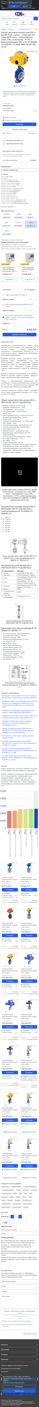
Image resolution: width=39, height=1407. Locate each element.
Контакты (4, 3)
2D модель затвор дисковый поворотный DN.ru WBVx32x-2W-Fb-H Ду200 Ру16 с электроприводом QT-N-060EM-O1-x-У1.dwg (19, 743)
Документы (4, 1371)
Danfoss (11, 1197)
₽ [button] (12, 106)
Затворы (10, 29)
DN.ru (10, 413)
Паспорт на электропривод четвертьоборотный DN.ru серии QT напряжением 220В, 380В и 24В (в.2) (19, 711)
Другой (25, 6)
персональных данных (25, 1321)
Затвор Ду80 (6, 1207)
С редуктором (16, 1207)
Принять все (19, 1391)
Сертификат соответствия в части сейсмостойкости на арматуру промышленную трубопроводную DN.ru (19, 716)
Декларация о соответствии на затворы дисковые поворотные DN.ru (18, 736)
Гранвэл (10, 1200)
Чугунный (34, 1190)
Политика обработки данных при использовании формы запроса (16, 1329)
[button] (19, 170)
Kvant (30, 1197)
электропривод (19, 409)
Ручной (18, 1190)
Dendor (18, 1197)
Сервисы (4, 1354)
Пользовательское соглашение (10, 1368)
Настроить (19, 1395)
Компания (4, 1359)
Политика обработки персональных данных (14, 1365)
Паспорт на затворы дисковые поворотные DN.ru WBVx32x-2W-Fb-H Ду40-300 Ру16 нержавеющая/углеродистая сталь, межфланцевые (18, 730)
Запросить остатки (10, 1132)
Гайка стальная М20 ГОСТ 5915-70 (16, 295)
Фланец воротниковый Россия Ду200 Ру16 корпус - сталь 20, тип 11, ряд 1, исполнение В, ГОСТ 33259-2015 (19, 317)
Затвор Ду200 (27, 1204)
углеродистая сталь (27, 415)
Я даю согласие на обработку (17, 1321)
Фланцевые (5, 1186)
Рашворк (17, 1200)
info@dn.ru (4, 8)
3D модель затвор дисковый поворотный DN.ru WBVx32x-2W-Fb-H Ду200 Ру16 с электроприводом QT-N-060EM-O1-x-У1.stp (19, 757)
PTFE (20, 1193)
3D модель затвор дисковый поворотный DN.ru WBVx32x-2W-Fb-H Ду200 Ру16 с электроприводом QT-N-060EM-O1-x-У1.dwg (19, 750)
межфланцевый (21, 411)
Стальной (26, 1190)
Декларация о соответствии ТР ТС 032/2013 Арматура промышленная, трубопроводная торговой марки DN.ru (19, 696)
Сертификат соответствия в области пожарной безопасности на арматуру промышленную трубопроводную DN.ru (16, 723)
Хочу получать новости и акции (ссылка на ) (18, 1325)
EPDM (15, 1193)
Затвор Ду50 (17, 1204)
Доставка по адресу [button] (10, 1230)
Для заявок (5, 1349)
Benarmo (4, 1197)
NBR (25, 1193)
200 (22, 405)
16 (22, 407)
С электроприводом (24, 29)
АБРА (30, 1193)
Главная (3, 29)
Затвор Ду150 (6, 1204)
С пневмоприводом (8, 1190)
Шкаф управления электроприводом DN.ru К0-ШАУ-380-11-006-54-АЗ (10, 269)
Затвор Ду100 (27, 1200)
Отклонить (19, 1387)
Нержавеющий (6, 1193)
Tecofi (3, 1200)
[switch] (2, 1230)
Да (14, 6)
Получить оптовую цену (19, 129)
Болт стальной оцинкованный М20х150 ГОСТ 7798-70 (19, 305)
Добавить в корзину (19, 335)
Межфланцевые (16, 1186)
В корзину (19, 124)
